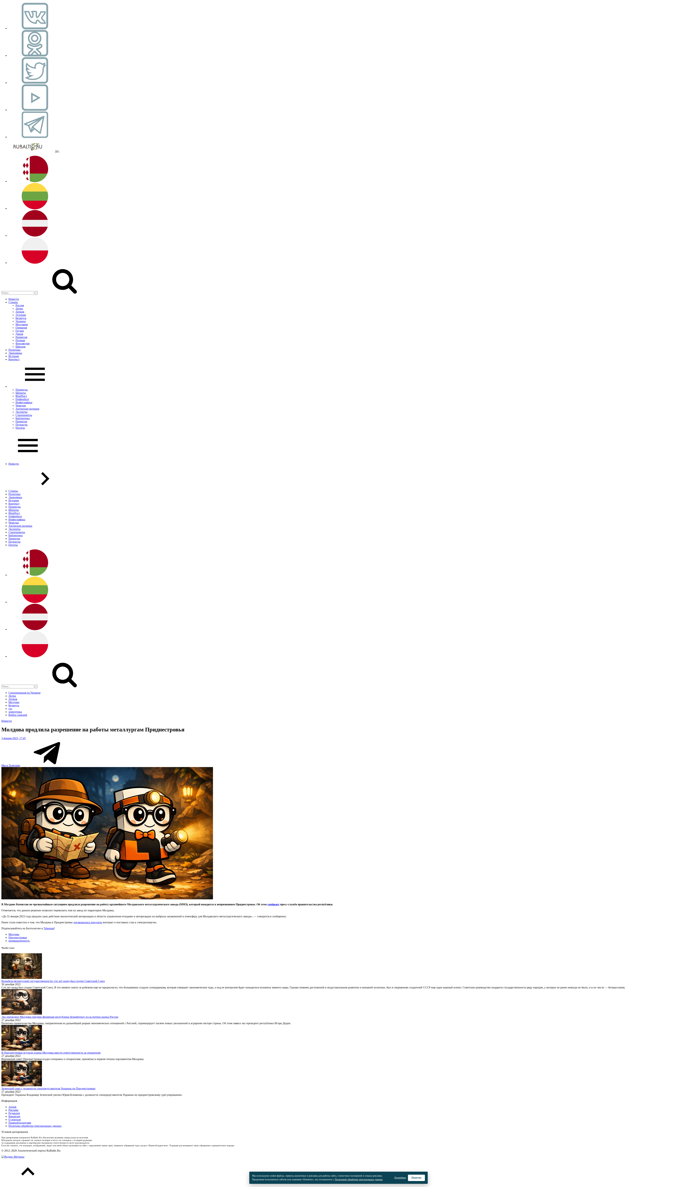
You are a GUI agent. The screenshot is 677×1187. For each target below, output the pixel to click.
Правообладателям (19, 1122)
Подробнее (400, 1177)
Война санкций (17, 714)
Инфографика (24, 402)
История (13, 356)
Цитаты (20, 427)
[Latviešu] (34, 235)
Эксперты (22, 411)
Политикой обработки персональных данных (359, 1179)
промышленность (19, 940)
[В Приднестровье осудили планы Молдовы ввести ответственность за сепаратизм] (21, 1049)
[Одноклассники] (34, 55)
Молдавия (22, 324)
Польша (20, 340)
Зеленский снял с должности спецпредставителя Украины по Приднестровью (48, 1088)
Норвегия (21, 337)
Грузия (20, 330)
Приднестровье (17, 937)
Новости (13, 299)
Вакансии (14, 1116)
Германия (21, 327)
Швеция (20, 346)
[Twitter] (34, 82)
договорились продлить (87, 922)
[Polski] (34, 262)
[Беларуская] (34, 181)
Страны (13, 302)
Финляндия (22, 343)
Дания (19, 333)
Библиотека (23, 418)
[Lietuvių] (34, 208)
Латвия (20, 311)
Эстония (21, 314)
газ (10, 708)
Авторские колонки (27, 408)
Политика (14, 349)
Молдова (13, 702)
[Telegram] (34, 136)
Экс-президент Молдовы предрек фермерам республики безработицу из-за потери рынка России (59, 1016)
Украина (21, 321)
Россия (20, 305)
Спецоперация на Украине (24, 692)
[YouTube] (34, 109)
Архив (12, 1106)
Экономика (15, 353)
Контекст (14, 359)
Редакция (14, 1113)
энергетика (15, 711)
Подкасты (22, 424)
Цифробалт (22, 399)
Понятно (416, 1177)
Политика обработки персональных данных (35, 1125)
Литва (19, 308)
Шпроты (21, 392)
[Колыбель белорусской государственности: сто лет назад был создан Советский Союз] (21, 977)
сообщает (273, 904)
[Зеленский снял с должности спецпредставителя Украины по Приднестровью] (21, 1085)
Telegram (49, 928)
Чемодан (21, 405)
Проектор (21, 421)
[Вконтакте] (34, 28)
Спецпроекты (24, 415)
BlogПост (21, 396)
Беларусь (21, 318)
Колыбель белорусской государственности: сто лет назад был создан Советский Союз (53, 981)
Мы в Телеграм (10, 765)
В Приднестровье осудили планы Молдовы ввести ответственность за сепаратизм (50, 1052)
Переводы (22, 389)
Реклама (13, 1110)
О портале (14, 1119)
